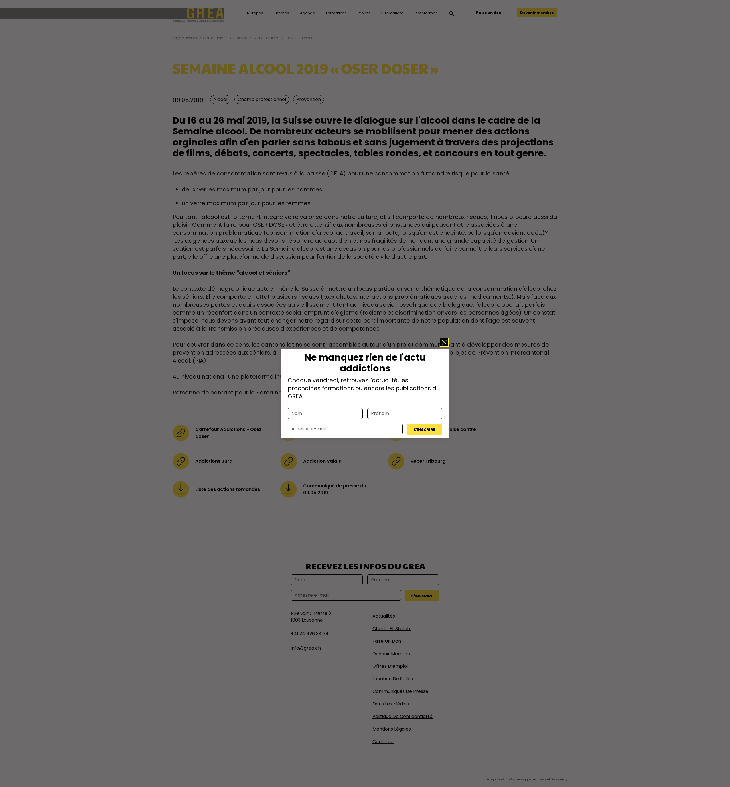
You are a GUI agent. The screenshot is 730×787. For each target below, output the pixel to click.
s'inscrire (424, 429)
